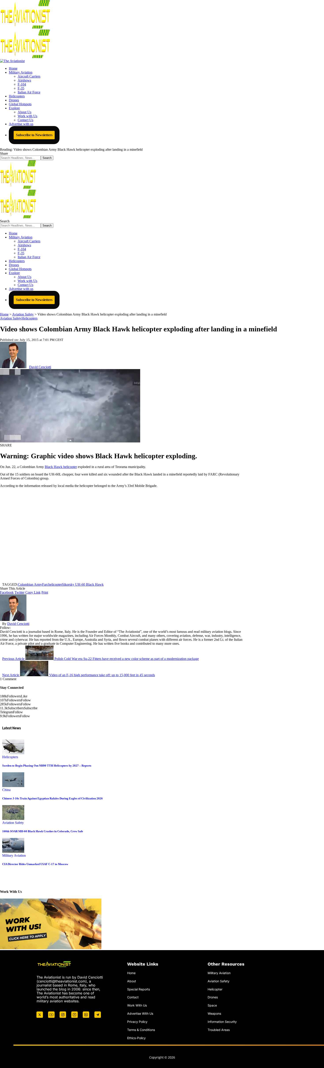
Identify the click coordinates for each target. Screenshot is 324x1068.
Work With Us (137, 1005)
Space (212, 1005)
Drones (213, 997)
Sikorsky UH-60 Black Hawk (83, 584)
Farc (45, 584)
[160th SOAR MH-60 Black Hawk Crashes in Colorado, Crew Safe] (13, 819)
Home (131, 973)
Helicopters (29, 318)
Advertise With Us (140, 1013)
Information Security (222, 1021)
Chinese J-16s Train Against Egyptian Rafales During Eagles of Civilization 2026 (52, 798)
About (131, 981)
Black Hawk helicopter (61, 467)
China (6, 790)
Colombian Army (30, 584)
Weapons (214, 1013)
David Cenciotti (40, 367)
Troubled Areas (219, 1030)
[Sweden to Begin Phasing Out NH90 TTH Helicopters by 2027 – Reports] (13, 753)
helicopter (55, 584)
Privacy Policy (137, 1021)
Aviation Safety (11, 318)
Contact (133, 997)
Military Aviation (14, 855)
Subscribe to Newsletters (34, 135)
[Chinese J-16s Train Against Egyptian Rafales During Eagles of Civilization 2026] (13, 786)
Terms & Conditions (141, 1030)
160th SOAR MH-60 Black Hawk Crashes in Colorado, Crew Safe (42, 831)
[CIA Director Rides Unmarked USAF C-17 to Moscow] (13, 851)
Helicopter (215, 989)
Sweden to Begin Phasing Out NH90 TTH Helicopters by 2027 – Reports (46, 765)
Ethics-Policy (136, 1038)
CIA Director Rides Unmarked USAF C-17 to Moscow (35, 864)
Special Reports (138, 989)
